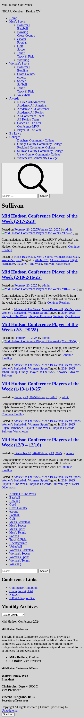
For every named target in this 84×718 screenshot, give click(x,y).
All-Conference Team (30, 116)
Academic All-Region (30, 112)
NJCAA (14, 594)
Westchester (62, 263)
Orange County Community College (39, 144)
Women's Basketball (66, 256)
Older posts (9, 487)
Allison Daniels (59, 260)
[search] (32, 178)
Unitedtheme (9, 710)
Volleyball (23, 95)
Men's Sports (45, 256)
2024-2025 (41, 260)
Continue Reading (58, 302)
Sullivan (49, 263)
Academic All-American (32, 105)
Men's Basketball (24, 256)
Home (13, 18)
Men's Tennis (17, 532)
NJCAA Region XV (22, 598)
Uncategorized (18, 543)
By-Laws (15, 133)
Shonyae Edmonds (40, 316)
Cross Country (26, 35)
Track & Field (25, 56)
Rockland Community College (36, 147)
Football (22, 42)
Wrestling (23, 60)
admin (68, 229)
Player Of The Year (29, 130)
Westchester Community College (37, 158)
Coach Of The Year (29, 123)
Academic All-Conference (33, 109)
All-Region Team (28, 119)
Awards (14, 98)
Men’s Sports (17, 21)
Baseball (22, 28)
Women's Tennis (19, 560)
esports (21, 39)
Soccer (21, 49)
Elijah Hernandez (12, 428)
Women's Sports (11, 260)
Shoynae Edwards (68, 372)
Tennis (21, 53)
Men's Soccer (17, 525)
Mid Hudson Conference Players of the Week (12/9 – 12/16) (41, 442)
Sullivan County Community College (40, 151)
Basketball (23, 25)
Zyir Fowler (72, 316)
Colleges (14, 137)
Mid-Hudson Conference (17, 4)
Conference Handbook (23, 587)
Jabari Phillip (10, 372)
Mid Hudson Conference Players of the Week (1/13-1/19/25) (41, 386)
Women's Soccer (19, 553)
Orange (23, 372)
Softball (22, 84)
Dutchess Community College (35, 140)
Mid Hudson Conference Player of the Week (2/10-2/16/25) (40, 274)
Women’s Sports (19, 63)
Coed (12, 504)
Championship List (21, 591)
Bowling (22, 32)
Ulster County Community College (38, 154)
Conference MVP (28, 126)
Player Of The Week (29, 263)
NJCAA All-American (31, 102)
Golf (20, 46)
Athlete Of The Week (27, 309)
